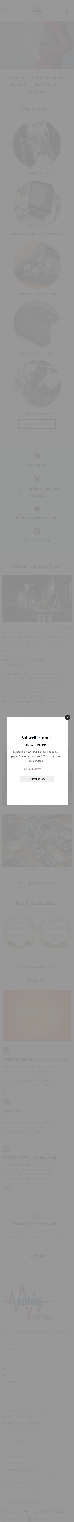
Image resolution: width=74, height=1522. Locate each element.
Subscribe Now (37, 779)
